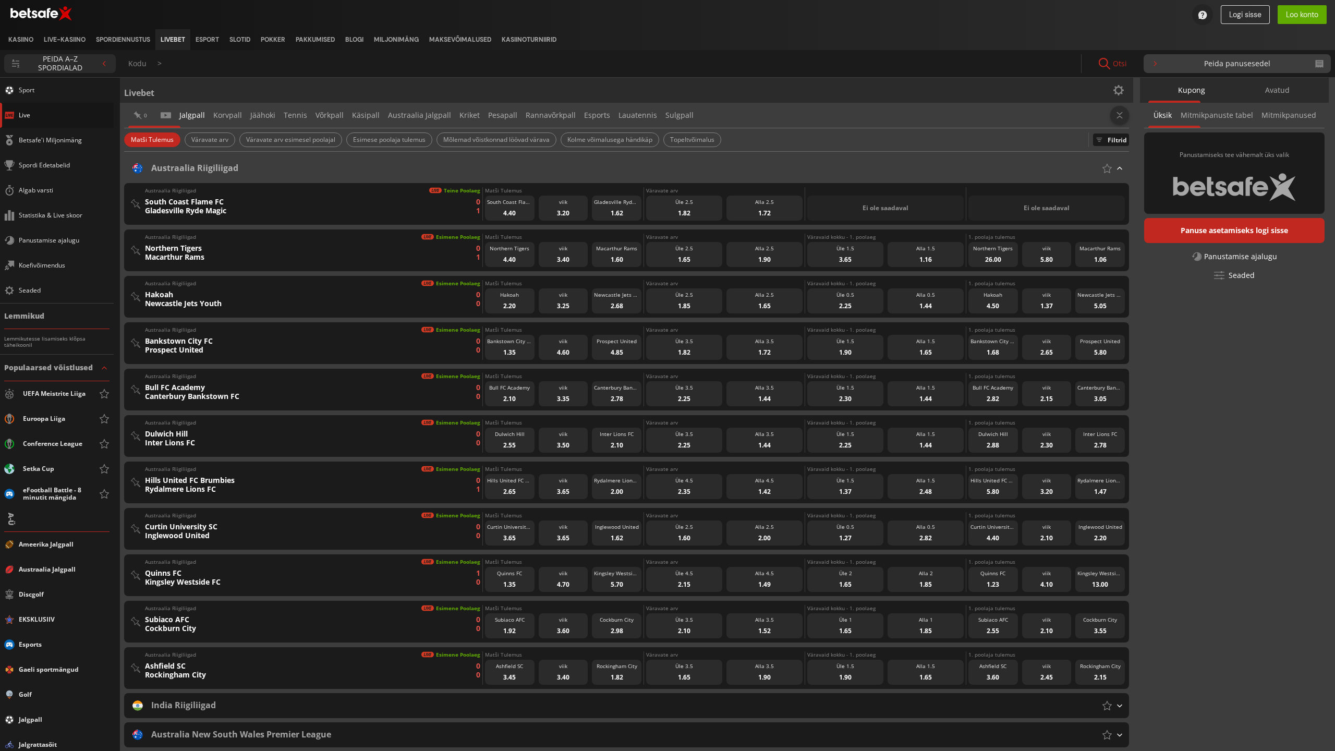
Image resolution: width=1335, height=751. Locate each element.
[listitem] (21, 39)
